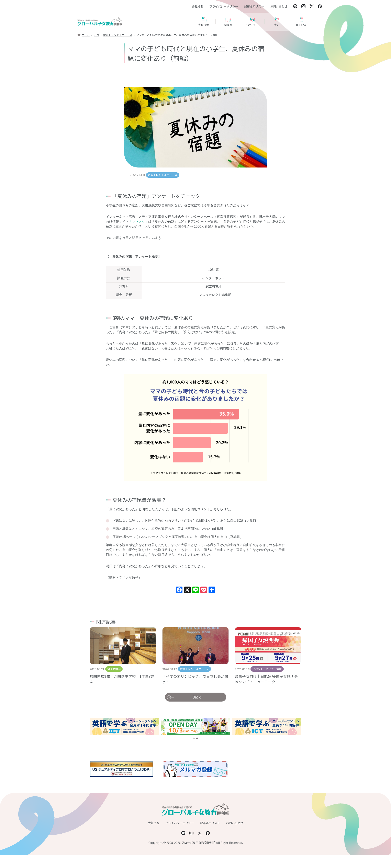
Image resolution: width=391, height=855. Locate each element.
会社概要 (197, 6)
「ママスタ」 (138, 221)
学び (96, 35)
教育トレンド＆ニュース (117, 35)
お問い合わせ (278, 6)
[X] (187, 590)
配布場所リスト (254, 6)
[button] (194, 738)
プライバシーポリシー (223, 6)
